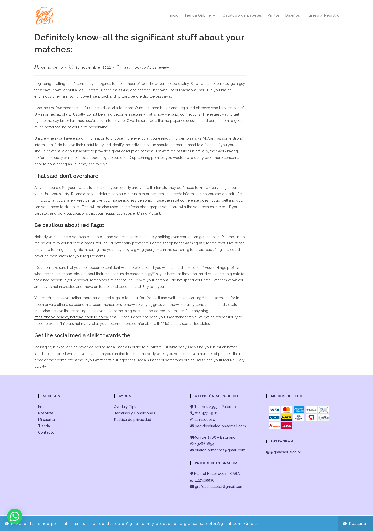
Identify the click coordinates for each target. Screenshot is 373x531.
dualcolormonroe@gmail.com (220, 450)
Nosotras (46, 413)
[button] (14, 516)
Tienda (44, 426)
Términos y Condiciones (134, 413)
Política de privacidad (132, 420)
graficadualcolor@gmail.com (218, 487)
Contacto (46, 432)
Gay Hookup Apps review (146, 67)
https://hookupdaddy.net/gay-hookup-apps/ (71, 317)
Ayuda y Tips (125, 407)
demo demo (52, 67)
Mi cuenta (46, 420)
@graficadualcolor (285, 452)
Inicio (42, 407)
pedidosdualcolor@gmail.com (220, 426)
